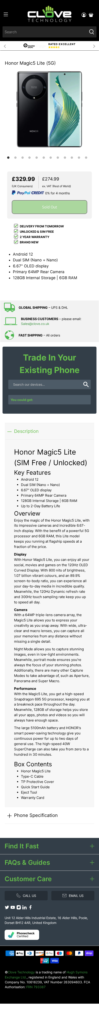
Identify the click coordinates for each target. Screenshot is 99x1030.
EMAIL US (76, 896)
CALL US (29, 896)
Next (94, 45)
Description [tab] (26, 431)
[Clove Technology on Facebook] (30, 908)
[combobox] (45, 31)
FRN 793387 (36, 987)
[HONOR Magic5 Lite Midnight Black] (49, 109)
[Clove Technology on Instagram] (18, 908)
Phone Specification (36, 815)
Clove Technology (21, 972)
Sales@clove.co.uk (35, 324)
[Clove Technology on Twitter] (7, 908)
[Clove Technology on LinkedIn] (24, 908)
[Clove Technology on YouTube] (12, 908)
